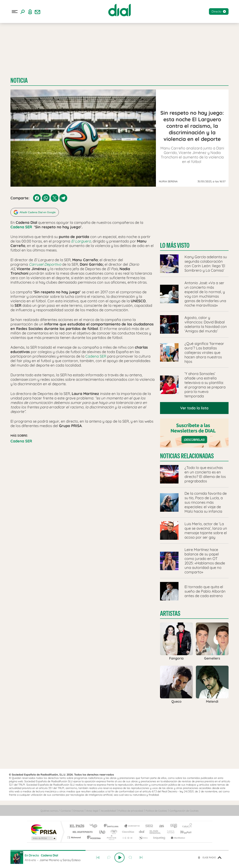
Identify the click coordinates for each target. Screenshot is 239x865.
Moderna (93, 837)
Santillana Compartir (132, 826)
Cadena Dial (141, 832)
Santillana (112, 826)
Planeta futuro (169, 832)
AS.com (160, 826)
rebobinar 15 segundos (109, 857)
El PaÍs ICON (127, 837)
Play (119, 857)
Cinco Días (127, 832)
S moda (143, 837)
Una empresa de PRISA (43, 829)
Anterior (98, 857)
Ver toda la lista (194, 408)
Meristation (177, 837)
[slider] (119, 850)
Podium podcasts (111, 837)
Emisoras (78, 810)
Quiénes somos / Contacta (56, 810)
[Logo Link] (119, 10)
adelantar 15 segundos (130, 857)
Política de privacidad (130, 810)
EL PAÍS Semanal (155, 832)
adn (172, 826)
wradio (113, 832)
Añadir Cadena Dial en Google (38, 212)
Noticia (19, 80)
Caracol (186, 826)
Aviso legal (92, 810)
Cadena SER (21, 227)
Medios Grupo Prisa (43, 838)
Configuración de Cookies (184, 810)
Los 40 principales (95, 826)
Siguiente (141, 857)
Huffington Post (82, 832)
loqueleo (159, 837)
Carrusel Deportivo (45, 264)
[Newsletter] (37, 11)
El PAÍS (77, 826)
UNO (102, 832)
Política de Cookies (156, 810)
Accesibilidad (108, 810)
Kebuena (182, 832)
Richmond (74, 837)
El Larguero (81, 241)
